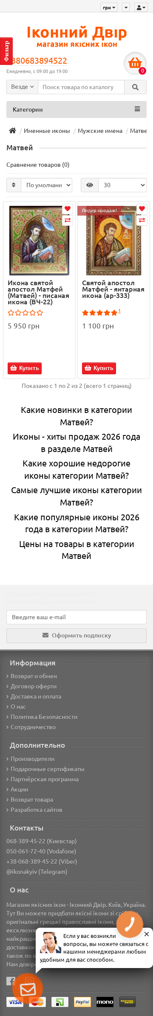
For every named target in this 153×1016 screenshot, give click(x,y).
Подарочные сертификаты (48, 769)
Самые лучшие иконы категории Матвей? (76, 496)
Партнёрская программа (45, 779)
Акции (19, 789)
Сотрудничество (33, 727)
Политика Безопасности (44, 716)
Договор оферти (34, 686)
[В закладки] (67, 209)
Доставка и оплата (36, 696)
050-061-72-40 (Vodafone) (41, 851)
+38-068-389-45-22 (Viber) (41, 861)
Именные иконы (47, 130)
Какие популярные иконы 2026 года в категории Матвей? (76, 523)
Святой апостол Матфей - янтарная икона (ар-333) (113, 289)
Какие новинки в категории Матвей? (76, 416)
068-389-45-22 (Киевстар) (41, 841)
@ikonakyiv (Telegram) (37, 871)
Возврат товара (32, 799)
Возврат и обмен (34, 676)
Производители (32, 758)
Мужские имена (100, 130)
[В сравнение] (67, 220)
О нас (18, 706)
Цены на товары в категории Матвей (76, 550)
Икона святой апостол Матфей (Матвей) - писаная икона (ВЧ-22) (38, 292)
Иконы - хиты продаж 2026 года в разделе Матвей (76, 443)
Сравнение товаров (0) (38, 164)
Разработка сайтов (36, 809)
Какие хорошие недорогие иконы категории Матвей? (76, 469)
